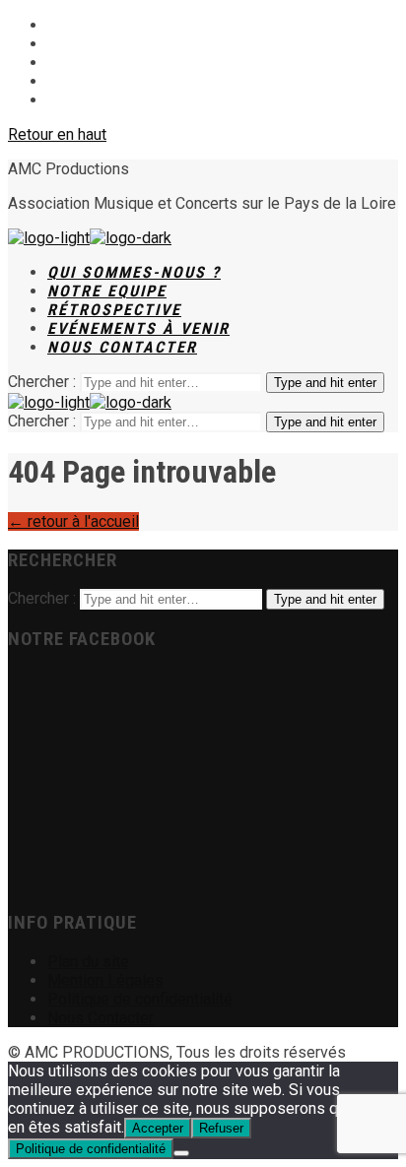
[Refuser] (181, 1153)
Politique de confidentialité (91, 1148)
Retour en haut (57, 134)
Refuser (221, 1128)
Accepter (157, 1128)
